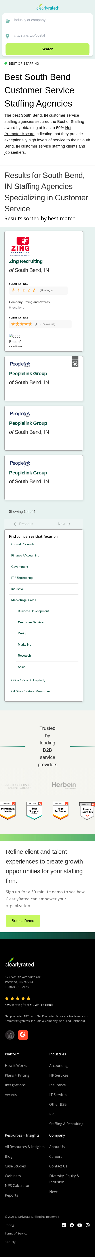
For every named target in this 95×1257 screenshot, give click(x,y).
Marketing (24, 644)
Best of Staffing (70, 121)
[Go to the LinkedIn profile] (63, 1225)
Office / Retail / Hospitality (28, 680)
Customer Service (31, 622)
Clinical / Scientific (23, 544)
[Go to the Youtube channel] (79, 1225)
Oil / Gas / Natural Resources (30, 691)
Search (47, 49)
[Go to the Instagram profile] (87, 1225)
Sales (21, 667)
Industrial (17, 589)
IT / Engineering (22, 577)
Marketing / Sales (23, 600)
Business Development (33, 611)
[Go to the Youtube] (71, 1225)
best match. (62, 218)
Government (19, 566)
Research (24, 655)
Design (22, 633)
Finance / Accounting (25, 555)
